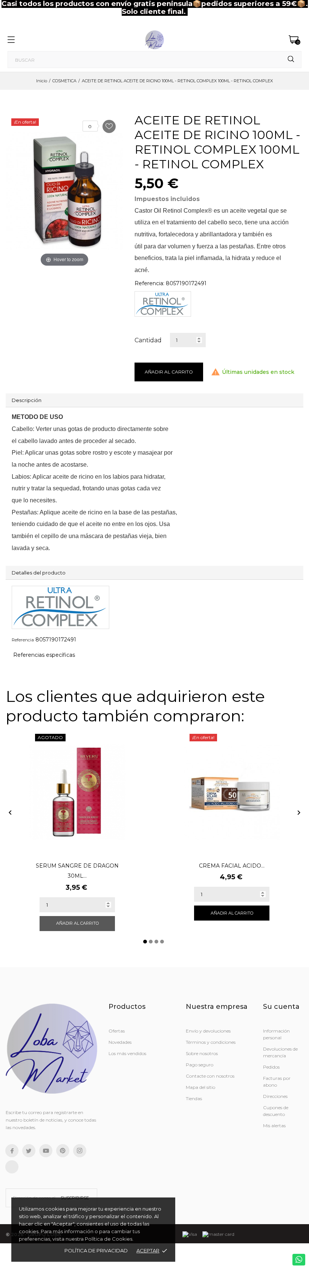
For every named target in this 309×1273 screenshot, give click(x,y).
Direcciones (275, 1096)
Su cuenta (281, 1006)
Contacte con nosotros (210, 1076)
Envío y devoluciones (208, 1031)
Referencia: (149, 283)
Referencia (23, 640)
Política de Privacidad (96, 1250)
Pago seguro (199, 1064)
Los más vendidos (127, 1053)
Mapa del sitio (200, 1087)
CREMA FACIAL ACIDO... (232, 865)
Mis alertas (274, 1125)
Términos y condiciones (211, 1042)
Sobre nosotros (202, 1053)
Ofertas (117, 1031)
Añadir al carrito (169, 372)
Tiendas (194, 1098)
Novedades (120, 1042)
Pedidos (271, 1067)
